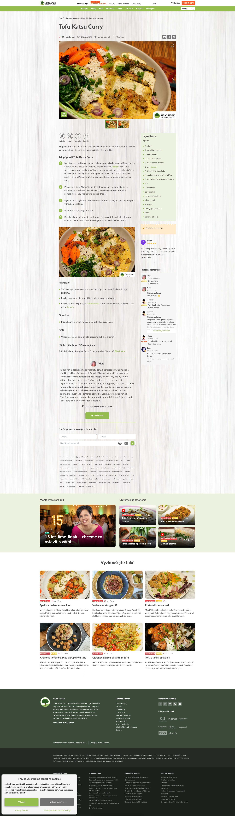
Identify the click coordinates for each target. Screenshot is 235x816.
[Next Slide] (173, 80)
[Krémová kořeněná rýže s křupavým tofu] (65, 637)
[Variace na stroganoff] (117, 585)
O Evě (119, 9)
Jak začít (129, 9)
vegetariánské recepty (81, 471)
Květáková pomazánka (168, 780)
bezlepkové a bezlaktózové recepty (102, 457)
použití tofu (116, 482)
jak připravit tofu (111, 475)
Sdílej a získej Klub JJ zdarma (126, 727)
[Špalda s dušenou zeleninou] (65, 585)
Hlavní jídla (86, 18)
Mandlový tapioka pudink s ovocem (136, 777)
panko (125, 479)
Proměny (110, 9)
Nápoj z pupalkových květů (133, 799)
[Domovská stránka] (48, 3)
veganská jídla (71, 475)
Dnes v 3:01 (152, 302)
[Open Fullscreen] (172, 45)
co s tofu (81, 486)
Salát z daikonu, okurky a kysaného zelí (137, 788)
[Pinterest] (170, 704)
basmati (62, 475)
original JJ (76, 464)
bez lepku (108, 464)
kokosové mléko (120, 457)
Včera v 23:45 (153, 338)
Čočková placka (154, 293)
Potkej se (150, 9)
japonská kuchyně (82, 457)
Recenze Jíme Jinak (123, 718)
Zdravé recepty (72, 18)
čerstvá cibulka (117, 471)
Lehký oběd (126, 482)
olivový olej (63, 479)
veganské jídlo (93, 468)
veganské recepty (104, 471)
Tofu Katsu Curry (87, 479)
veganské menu (84, 475)
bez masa (100, 475)
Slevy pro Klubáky (122, 724)
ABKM (128, 460)
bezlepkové (92, 482)
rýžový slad (131, 468)
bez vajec (84, 468)
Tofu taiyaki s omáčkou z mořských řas (137, 791)
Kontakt (119, 730)
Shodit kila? (188, 3)
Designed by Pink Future (99, 743)
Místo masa (98, 18)
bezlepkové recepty (112, 460)
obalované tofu (64, 468)
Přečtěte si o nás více (79, 718)
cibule (97, 479)
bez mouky (70, 457)
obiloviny (75, 468)
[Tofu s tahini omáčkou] (170, 637)
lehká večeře (90, 486)
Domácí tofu (152, 281)
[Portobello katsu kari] (170, 585)
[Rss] (175, 704)
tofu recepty (117, 479)
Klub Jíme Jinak (121, 721)
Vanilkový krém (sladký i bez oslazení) (173, 791)
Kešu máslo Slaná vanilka (169, 777)
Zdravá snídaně (123, 4)
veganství (122, 468)
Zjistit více (120, 351)
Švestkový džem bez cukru (169, 796)
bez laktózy (99, 460)
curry (61, 482)
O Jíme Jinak (120, 712)
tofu (93, 475)
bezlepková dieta (104, 482)
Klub (101, 9)
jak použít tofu (74, 479)
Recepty (84, 9)
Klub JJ (111, 4)
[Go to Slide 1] (111, 124)
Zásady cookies (21, 810)
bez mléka (116, 464)
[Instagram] (165, 704)
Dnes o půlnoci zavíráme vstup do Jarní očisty (104, 780)
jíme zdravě (78, 460)
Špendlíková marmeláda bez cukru (136, 802)
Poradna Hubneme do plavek (160, 341)
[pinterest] (174, 37)
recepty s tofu (70, 482)
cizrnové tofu (93, 304)
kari (122, 460)
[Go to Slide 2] (124, 124)
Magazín (139, 9)
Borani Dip (164, 788)
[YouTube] (180, 704)
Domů (61, 18)
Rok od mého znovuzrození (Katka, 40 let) (102, 777)
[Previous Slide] (62, 80)
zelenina (127, 471)
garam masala (71, 486)
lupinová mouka (124, 475)
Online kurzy (120, 709)
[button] (117, 80)
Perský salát (164, 793)
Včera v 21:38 (152, 350)
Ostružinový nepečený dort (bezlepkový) (138, 782)
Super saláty (136, 4)
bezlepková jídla (65, 464)
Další (154, 4)
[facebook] (169, 37)
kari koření (126, 464)
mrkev (132, 479)
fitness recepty (81, 482)
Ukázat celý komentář (161, 331)
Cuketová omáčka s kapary (133, 793)
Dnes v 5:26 (151, 290)
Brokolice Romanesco (96, 808)
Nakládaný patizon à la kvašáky (135, 785)
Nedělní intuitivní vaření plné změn (100, 800)
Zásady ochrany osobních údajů (57, 810)
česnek (62, 486)
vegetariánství (89, 460)
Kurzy (93, 9)
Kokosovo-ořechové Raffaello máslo (172, 785)
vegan (114, 468)
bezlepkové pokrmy (66, 460)
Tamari (62, 457)
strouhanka (98, 464)
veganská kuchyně (65, 471)
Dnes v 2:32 (151, 314)
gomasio (93, 471)
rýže (133, 475)
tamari (115, 167)
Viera (101, 363)
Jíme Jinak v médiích (123, 715)
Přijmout (21, 802)
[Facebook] (160, 704)
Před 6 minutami (153, 278)
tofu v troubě (105, 468)
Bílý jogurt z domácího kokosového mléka (174, 802)
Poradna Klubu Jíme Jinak (158, 305)
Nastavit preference (57, 802)
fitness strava (106, 479)
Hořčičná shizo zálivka (168, 799)
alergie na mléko (87, 464)
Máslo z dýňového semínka (133, 796)
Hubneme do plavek (98, 4)
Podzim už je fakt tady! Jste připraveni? (101, 785)
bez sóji (131, 457)
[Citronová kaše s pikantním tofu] (117, 637)
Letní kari (164, 782)
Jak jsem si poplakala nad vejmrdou (100, 782)
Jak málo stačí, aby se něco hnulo (100, 793)
